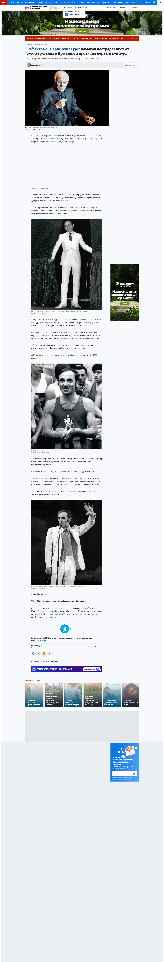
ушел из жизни (55, 135)
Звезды (82, 2)
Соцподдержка (103, 2)
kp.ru (99, 647)
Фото (13, 2)
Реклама (122, 7)
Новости (38, 39)
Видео (19, 2)
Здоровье (91, 2)
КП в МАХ (76, 39)
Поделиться (131, 65)
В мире (73, 2)
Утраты (37, 661)
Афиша (123, 39)
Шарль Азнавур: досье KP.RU (49, 661)
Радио (112, 7)
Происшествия (114, 39)
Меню (3, 2)
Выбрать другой (74, 14)
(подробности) (49, 617)
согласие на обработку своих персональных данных (122, 778)
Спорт (120, 2)
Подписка (133, 7)
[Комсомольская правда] (36, 8)
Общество (53, 2)
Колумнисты (130, 2)
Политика (43, 2)
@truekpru (42, 640)
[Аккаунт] (160, 2)
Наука (113, 2)
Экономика (64, 2)
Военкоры (56, 39)
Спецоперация (30, 2)
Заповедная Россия (100, 39)
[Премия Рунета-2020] (54, 7)
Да (66, 14)
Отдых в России (86, 39)
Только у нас (46, 39)
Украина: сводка (66, 39)
